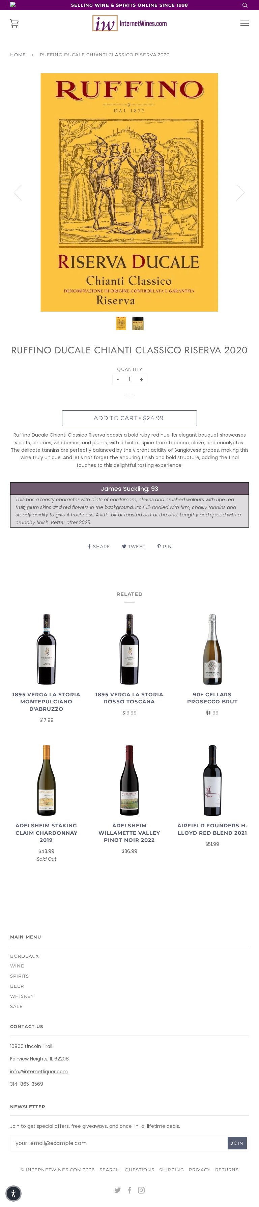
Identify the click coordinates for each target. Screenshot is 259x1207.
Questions (139, 1169)
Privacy (199, 1169)
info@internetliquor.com (39, 1071)
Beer (17, 986)
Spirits (19, 976)
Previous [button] (21, 192)
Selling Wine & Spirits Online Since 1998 (129, 5)
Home (18, 54)
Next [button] (236, 192)
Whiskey (22, 996)
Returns (227, 1169)
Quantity (129, 369)
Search (109, 1169)
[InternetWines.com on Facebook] (129, 1191)
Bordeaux (24, 956)
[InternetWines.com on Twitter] (117, 1191)
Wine (17, 965)
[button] (13, 1193)
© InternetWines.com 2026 (58, 1169)
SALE (16, 1006)
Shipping (171, 1169)
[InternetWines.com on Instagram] (141, 1191)
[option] (129, 192)
